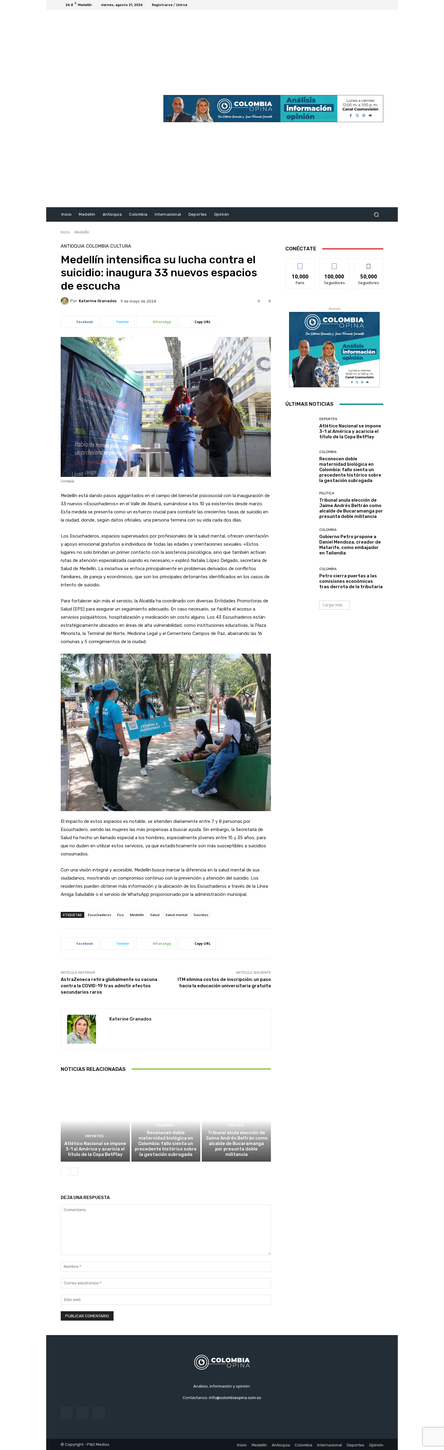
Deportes (94, 1136)
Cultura (120, 246)
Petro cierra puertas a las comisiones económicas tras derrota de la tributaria (351, 581)
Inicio (65, 232)
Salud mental (177, 914)
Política (235, 1125)
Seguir (334, 263)
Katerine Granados (98, 301)
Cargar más (333, 605)
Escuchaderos (99, 914)
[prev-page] (64, 1172)
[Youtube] (379, 4)
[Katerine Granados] (65, 301)
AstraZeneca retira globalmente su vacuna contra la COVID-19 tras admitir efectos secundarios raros (109, 986)
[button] (376, 215)
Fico (120, 914)
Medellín (82, 232)
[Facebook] (358, 4)
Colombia (97, 246)
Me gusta (300, 263)
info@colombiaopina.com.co (235, 1397)
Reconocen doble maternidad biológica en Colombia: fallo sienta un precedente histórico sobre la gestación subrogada (166, 1143)
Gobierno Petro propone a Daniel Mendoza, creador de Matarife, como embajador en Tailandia (350, 545)
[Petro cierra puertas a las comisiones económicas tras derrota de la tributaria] (300, 578)
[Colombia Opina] (104, 108)
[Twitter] (372, 4)
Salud (154, 914)
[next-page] (74, 1172)
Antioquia (73, 246)
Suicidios (201, 914)
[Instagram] (365, 4)
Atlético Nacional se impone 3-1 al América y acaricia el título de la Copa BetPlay (95, 1149)
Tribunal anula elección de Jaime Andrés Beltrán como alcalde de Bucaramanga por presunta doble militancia (236, 1143)
